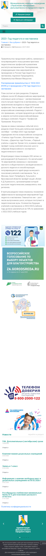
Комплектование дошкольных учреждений (22, 454)
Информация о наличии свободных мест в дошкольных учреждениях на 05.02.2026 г (21, 479)
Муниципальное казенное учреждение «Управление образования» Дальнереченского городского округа (27, 5)
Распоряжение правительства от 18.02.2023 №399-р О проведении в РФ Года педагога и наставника (20, 86)
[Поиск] (43, 26)
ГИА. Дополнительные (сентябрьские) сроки (22, 441)
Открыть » (5, 447)
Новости (6, 434)
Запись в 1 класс (10, 466)
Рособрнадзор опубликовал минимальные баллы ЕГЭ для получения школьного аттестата (21, 495)
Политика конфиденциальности (16, 506)
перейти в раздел (36, 434)
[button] (23, 14)
